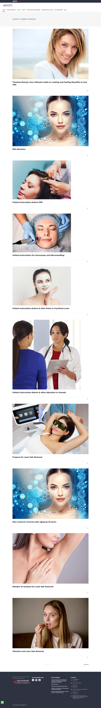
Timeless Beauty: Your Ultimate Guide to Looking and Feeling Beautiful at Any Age (59, 681)
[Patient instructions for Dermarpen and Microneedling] (42, 233)
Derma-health (20, 705)
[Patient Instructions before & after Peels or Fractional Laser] (42, 286)
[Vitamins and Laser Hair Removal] (50, 623)
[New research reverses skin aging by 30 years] (50, 493)
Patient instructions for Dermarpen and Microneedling (38, 255)
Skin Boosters (19, 149)
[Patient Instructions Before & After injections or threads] (48, 354)
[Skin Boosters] (50, 121)
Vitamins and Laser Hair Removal (28, 651)
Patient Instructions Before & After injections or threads (39, 392)
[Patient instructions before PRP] (42, 179)
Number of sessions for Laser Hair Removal (33, 587)
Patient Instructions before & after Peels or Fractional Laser (41, 308)
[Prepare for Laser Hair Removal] (50, 429)
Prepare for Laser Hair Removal (27, 457)
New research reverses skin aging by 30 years (34, 522)
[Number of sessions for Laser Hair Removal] (50, 558)
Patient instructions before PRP (28, 202)
